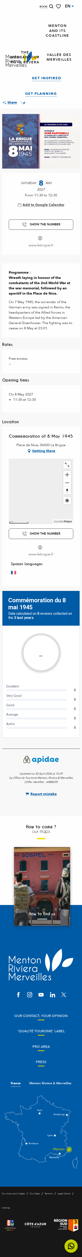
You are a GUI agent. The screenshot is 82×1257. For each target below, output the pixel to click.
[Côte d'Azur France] (35, 1225)
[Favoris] (59, 6)
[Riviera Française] (10, 1225)
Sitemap (6, 1207)
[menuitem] (57, 30)
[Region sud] (66, 1225)
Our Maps (35, 1193)
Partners (49, 1193)
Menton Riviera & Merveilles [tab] (50, 1083)
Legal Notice (64, 1193)
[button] (51, 6)
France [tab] (16, 1083)
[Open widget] (71, 1246)
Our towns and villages (13, 1193)
